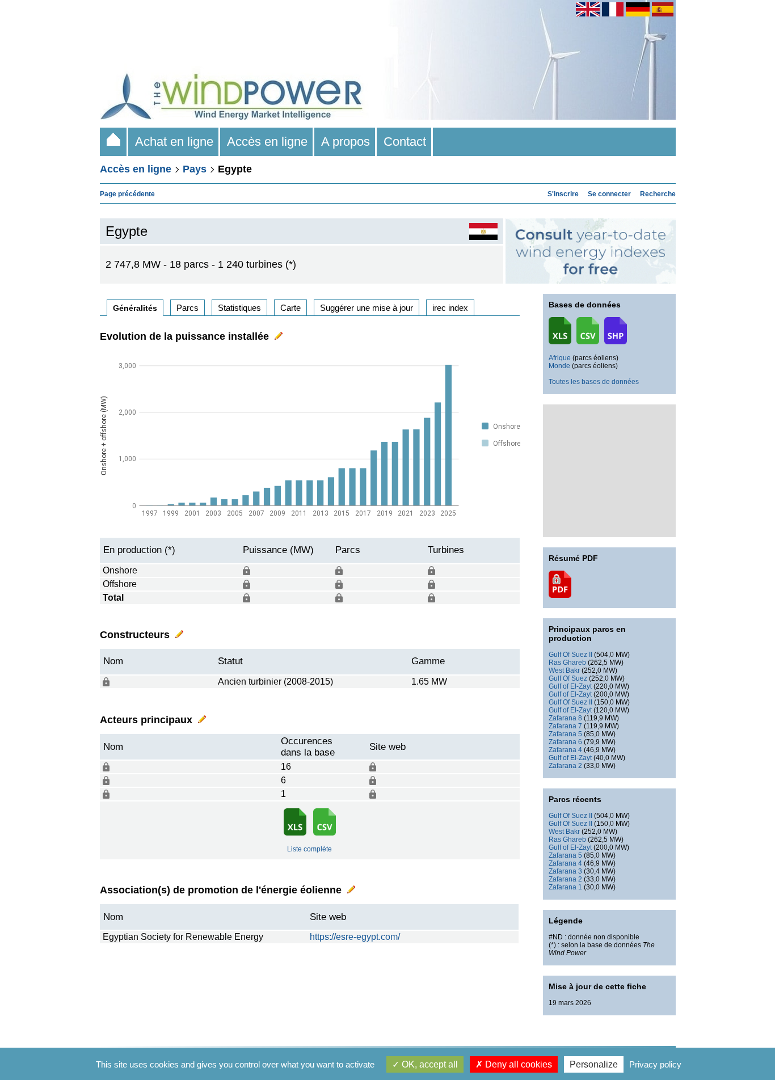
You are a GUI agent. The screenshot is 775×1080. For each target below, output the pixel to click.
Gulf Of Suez (568, 678)
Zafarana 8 (565, 718)
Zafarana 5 (565, 734)
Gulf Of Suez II (570, 655)
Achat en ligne (174, 141)
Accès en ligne (267, 141)
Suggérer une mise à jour (366, 308)
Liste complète (309, 849)
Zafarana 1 (565, 887)
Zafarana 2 (565, 766)
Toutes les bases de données (594, 382)
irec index (450, 308)
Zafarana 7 (565, 726)
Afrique (560, 358)
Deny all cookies (517, 1064)
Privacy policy (655, 1064)
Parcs (187, 308)
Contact (405, 141)
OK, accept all (428, 1064)
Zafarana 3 (565, 871)
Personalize (594, 1064)
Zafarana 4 (565, 750)
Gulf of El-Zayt (570, 686)
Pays (195, 169)
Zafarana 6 (565, 742)
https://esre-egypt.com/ (355, 937)
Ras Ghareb (567, 662)
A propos (345, 141)
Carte (290, 308)
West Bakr (564, 670)
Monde (559, 366)
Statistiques (239, 308)
